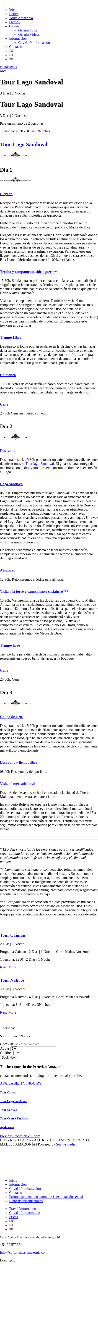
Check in (6, 1044)
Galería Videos (29, 34)
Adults (5, 1048)
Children (6, 1053)
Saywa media (65, 1144)
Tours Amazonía (21, 18)
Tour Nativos (12, 980)
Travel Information (22, 1209)
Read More (8, 967)
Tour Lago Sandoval (23, 144)
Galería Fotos (28, 30)
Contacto (15, 47)
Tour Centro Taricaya (14, 1118)
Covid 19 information (24, 1213)
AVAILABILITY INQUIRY (21, 1083)
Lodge (13, 14)
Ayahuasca (7, 1127)
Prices (13, 1217)
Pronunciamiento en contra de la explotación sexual (46, 1197)
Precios (14, 22)
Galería (14, 26)
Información (18, 38)
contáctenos (8, 67)
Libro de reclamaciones (26, 1201)
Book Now (8, 1057)
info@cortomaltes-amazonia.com (23, 1252)
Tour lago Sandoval (40, 464)
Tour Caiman (12, 935)
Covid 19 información (34, 43)
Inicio (13, 10)
